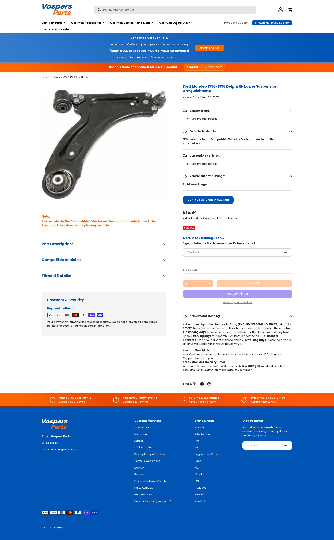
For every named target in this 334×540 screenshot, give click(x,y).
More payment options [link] (237, 302)
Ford (197, 447)
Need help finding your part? (152, 501)
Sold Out (254, 283)
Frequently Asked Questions (152, 481)
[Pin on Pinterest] (208, 383)
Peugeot (200, 487)
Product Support (235, 23)
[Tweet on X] (195, 383)
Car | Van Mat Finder (56, 29)
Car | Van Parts (52, 23)
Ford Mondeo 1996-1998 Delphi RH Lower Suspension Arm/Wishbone (70, 77)
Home (44, 77)
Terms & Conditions (147, 461)
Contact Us (141, 427)
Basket (138, 441)
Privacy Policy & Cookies (149, 454)
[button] (290, 10)
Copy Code (215, 67)
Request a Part (210, 47)
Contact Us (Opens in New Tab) (208, 200)
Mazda (199, 474)
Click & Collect (143, 447)
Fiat (197, 441)
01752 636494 (50, 443)
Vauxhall (200, 501)
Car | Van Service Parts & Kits (130, 23)
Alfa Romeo (202, 434)
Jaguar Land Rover (207, 454)
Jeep (198, 461)
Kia (197, 467)
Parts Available (144, 487)
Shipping (205, 218)
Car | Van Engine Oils (173, 23)
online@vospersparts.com (59, 449)
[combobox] (175, 10)
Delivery (139, 467)
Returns (139, 474)
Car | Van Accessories (86, 23)
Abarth (199, 427)
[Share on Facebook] (201, 383)
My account (142, 434)
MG (197, 481)
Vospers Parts (191, 97)
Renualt (200, 494)
